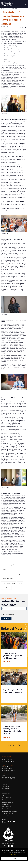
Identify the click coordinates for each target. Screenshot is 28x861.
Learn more (13, 854)
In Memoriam (5, 791)
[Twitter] (22, 27)
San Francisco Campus (8, 773)
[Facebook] (24, 27)
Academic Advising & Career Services (12, 565)
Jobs (3, 795)
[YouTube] (14, 822)
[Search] (26, 4)
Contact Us (4, 800)
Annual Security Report (7, 813)
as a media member (8, 614)
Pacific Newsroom (11, 8)
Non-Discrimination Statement (9, 811)
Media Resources (6, 797)
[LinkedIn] (20, 27)
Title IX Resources (6, 806)
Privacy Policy (5, 815)
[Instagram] (5, 822)
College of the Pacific (8, 578)
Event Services (5, 788)
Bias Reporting (5, 804)
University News (6, 587)
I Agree (14, 858)
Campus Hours (5, 786)
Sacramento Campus (7, 765)
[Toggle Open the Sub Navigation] (21, 4)
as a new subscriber (8, 612)
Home (3, 8)
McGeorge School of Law (9, 583)
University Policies (6, 809)
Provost (20, 583)
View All (11, 745)
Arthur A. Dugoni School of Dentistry (11, 574)
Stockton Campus (6, 756)
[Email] (26, 27)
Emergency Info (6, 793)
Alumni (4, 569)
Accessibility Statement (7, 802)
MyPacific (4, 784)
